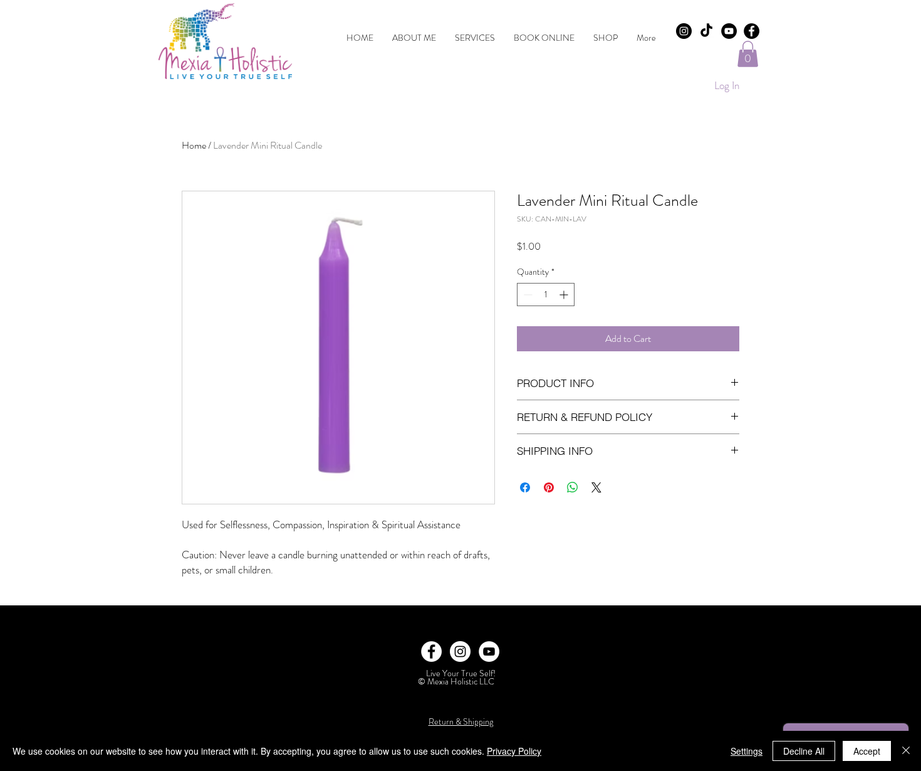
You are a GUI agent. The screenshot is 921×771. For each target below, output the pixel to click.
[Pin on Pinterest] (548, 487)
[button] (748, 54)
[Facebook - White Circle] (431, 651)
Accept (866, 751)
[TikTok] (706, 31)
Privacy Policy (514, 751)
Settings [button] (746, 751)
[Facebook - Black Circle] (751, 31)
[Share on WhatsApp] (572, 487)
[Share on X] (596, 487)
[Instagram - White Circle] (460, 651)
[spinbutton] (545, 295)
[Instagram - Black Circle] (684, 31)
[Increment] (565, 295)
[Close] (905, 751)
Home (194, 145)
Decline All (804, 751)
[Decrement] (526, 295)
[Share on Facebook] (525, 487)
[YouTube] (729, 31)
